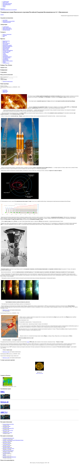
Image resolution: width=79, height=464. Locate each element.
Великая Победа (6, 48)
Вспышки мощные (6, 446)
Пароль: (2, 78)
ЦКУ (4, 36)
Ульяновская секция (7, 22)
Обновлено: (5, 386)
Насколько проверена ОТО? (8, 428)
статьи (28, 341)
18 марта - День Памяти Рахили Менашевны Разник (13, 440)
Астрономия (5, 55)
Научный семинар (6, 29)
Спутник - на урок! (6, 51)
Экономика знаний (6, 426)
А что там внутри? (6, 444)
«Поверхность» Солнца (7, 432)
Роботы (4, 61)
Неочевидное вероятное (7, 46)
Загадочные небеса (6, 57)
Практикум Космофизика (8, 50)
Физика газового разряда (8, 60)
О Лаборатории (6, 1)
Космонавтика (5, 59)
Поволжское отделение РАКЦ (9, 21)
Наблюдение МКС (6, 47)
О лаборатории (6, 26)
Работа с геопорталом (7, 34)
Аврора (4, 454)
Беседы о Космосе (6, 43)
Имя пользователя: (4, 76)
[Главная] (2, 8)
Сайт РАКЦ (5, 20)
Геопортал (5, 35)
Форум (4, 5)
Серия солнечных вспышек (8, 450)
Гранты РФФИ (6, 52)
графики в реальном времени (39, 373)
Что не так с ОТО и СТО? (8, 430)
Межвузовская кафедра (7, 28)
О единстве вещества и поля (8, 438)
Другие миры (5, 44)
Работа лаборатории (7, 27)
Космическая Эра (6, 40)
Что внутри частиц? (7, 442)
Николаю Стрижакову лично (8, 448)
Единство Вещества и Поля (8, 424)
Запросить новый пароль (8, 81)
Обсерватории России (7, 56)
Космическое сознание (7, 45)
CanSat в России (6, 62)
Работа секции (6, 2)
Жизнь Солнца (6, 49)
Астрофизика (5, 58)
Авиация (4, 54)
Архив (4, 6)
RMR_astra (5, 42)
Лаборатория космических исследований (8, 9)
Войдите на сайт (6, 351)
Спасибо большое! (6, 452)
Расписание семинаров (7, 3)
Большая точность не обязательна (9, 456)
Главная (2, 14)
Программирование (7, 4)
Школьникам (5, 91)
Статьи (4, 53)
